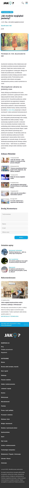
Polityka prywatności (7, 349)
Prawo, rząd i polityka (7, 410)
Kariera (3, 393)
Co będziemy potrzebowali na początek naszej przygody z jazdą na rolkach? (18, 270)
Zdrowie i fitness (6, 458)
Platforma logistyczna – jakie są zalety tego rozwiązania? (17, 252)
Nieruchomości (5, 401)
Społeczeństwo (5, 432)
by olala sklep (10, 110)
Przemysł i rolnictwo (7, 414)
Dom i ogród (4, 371)
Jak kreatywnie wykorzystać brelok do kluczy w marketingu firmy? (19, 186)
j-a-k (2, 29)
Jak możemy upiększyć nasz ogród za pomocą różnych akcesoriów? (18, 261)
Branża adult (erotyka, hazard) (9, 366)
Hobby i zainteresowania (8, 384)
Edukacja (3, 375)
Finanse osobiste (6, 379)
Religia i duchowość (6, 423)
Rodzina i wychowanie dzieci (9, 428)
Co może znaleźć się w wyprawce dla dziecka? (16, 201)
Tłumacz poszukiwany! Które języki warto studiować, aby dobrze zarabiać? (18, 170)
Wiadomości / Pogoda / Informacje (11, 454)
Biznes (3, 362)
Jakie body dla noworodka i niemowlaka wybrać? (18, 193)
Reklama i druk (5, 419)
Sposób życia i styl (6, 25)
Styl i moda (4, 441)
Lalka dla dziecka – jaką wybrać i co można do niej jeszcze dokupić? (17, 161)
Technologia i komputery (8, 450)
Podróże (3, 406)
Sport (2, 436)
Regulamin (4, 352)
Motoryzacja (4, 397)
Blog (2, 346)
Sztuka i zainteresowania (8, 445)
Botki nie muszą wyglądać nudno (17, 177)
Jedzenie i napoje (6, 388)
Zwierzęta (4, 463)
